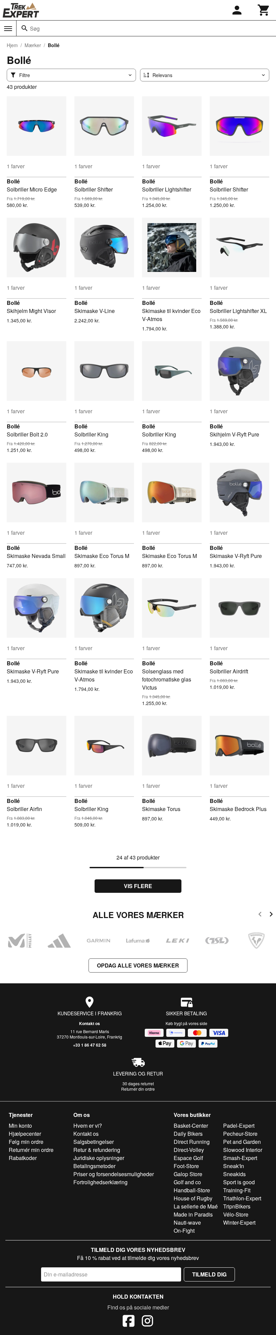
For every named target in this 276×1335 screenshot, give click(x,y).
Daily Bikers (188, 1133)
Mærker (33, 45)
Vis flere (138, 886)
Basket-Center (191, 1125)
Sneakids (234, 1174)
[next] (271, 915)
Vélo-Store (235, 1214)
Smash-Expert (240, 1158)
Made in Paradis (193, 1214)
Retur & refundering (96, 1150)
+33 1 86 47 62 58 (89, 1045)
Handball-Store (192, 1190)
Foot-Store (186, 1166)
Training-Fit (236, 1190)
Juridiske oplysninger (98, 1158)
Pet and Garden (242, 1142)
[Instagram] (147, 1322)
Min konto (20, 1125)
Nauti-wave (187, 1222)
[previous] (260, 915)
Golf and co (187, 1182)
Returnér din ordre (138, 1089)
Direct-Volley (189, 1150)
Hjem (12, 45)
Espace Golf (188, 1158)
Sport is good (239, 1182)
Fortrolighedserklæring (100, 1182)
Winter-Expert (239, 1222)
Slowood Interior (242, 1150)
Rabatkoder (23, 1158)
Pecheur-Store (240, 1133)
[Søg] (25, 28)
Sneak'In (233, 1166)
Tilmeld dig (209, 1274)
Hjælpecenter (25, 1133)
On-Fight (184, 1230)
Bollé (13, 181)
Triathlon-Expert (242, 1198)
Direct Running (192, 1142)
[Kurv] (264, 10)
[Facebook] (128, 1322)
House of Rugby (193, 1198)
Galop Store (188, 1174)
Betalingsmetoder (94, 1166)
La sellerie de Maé (196, 1206)
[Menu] (8, 29)
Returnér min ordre (31, 1150)
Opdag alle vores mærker (138, 965)
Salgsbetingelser (93, 1142)
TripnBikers (236, 1206)
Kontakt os (89, 1023)
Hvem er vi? (87, 1125)
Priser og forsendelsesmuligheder (113, 1174)
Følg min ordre (26, 1142)
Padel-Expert (238, 1125)
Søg (35, 28)
